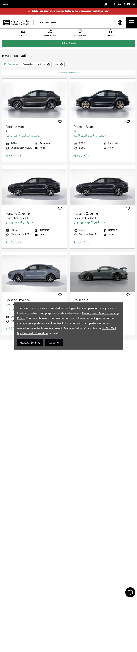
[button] (48, 64)
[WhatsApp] (133, 4)
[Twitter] (114, 4)
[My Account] (120, 22)
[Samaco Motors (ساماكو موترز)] (16, 22)
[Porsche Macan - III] (34, 100)
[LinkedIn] (119, 4)
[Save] (60, 121)
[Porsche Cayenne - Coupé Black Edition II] (34, 186)
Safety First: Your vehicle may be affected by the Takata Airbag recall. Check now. (68, 11)
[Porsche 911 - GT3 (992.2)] (102, 273)
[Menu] (131, 22)
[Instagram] (105, 4)
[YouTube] (128, 4)
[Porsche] (47, 22)
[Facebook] (110, 4)
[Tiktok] (124, 4)
